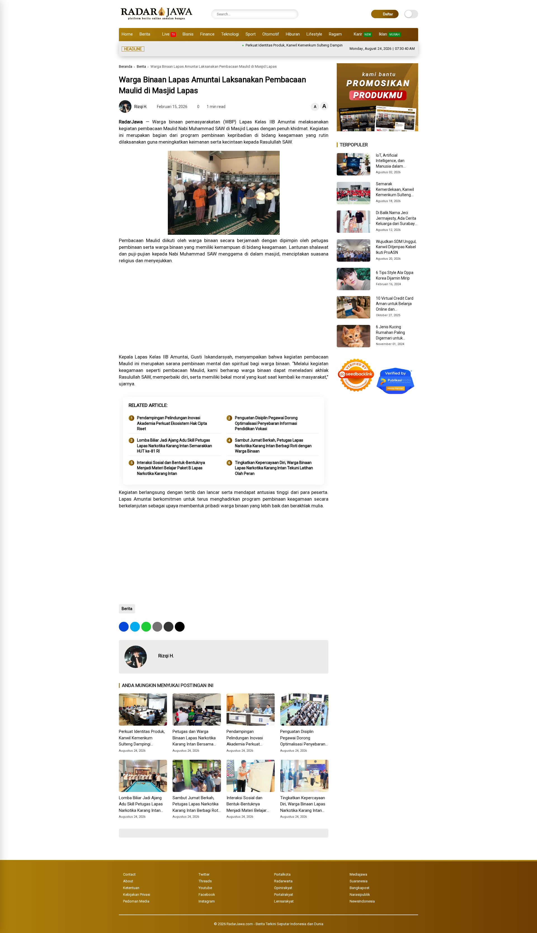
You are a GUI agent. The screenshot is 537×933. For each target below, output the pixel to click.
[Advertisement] (223, 308)
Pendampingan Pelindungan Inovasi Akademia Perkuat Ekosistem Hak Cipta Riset (172, 423)
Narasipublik (360, 894)
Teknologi (230, 34)
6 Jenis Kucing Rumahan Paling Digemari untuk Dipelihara (390, 333)
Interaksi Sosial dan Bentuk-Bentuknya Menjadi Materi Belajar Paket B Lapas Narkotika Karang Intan (171, 468)
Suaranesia (359, 881)
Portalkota (282, 874)
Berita (145, 34)
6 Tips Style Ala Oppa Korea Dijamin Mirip (394, 275)
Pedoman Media (136, 901)
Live (168, 34)
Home (127, 34)
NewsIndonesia (362, 901)
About (128, 881)
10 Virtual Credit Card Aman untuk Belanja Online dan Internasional (394, 304)
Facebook (207, 894)
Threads (205, 881)
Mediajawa (358, 874)
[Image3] (377, 129)
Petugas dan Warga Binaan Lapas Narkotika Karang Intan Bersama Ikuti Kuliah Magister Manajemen (194, 738)
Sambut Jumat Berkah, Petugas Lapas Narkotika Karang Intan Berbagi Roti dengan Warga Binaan (273, 445)
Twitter (204, 874)
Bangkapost (359, 888)
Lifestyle (314, 34)
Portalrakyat (283, 894)
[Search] (292, 14)
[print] (157, 627)
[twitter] (135, 627)
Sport (251, 34)
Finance (207, 34)
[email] (168, 627)
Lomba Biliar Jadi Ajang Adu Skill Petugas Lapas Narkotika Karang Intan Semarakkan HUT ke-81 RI (174, 445)
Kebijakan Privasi (136, 894)
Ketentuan (131, 888)
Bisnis (188, 34)
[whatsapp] (146, 627)
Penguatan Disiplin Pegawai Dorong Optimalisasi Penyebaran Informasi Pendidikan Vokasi (266, 423)
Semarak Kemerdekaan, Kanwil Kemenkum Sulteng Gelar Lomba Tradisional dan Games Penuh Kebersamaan (396, 190)
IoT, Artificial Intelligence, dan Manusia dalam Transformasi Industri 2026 (395, 161)
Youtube (205, 888)
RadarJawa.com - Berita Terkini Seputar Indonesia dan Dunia (275, 924)
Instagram (207, 901)
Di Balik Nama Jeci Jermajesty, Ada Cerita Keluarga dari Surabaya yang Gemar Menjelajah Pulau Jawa (397, 218)
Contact (129, 874)
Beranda (125, 66)
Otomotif (270, 34)
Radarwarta (283, 881)
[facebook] (124, 627)
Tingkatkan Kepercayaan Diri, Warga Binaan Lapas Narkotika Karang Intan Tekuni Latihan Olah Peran (274, 468)
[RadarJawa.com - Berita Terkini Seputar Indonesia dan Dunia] (157, 21)
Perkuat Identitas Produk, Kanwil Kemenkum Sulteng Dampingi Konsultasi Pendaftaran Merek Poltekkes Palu (307, 45)
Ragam (335, 34)
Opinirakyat (283, 888)
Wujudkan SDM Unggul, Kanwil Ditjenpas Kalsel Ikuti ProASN (396, 247)
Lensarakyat (284, 901)
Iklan (389, 34)
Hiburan (293, 34)
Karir (362, 34)
